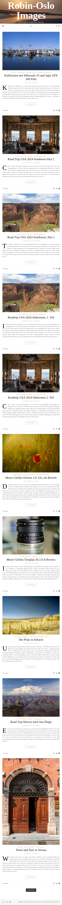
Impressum (20, 901)
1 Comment (36, 401)
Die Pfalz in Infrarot (31, 639)
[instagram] (7, 902)
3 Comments (34, 82)
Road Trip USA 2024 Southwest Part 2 (31, 159)
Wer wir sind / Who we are (36, 901)
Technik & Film (42, 72)
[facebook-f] (2, 902)
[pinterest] (10, 902)
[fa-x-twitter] (5, 902)
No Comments (36, 162)
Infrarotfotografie (21, 636)
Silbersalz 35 (31, 72)
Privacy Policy (27, 901)
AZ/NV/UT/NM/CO (21, 156)
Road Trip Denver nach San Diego (31, 722)
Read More (31, 104)
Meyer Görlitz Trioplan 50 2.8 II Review (31, 559)
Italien (26, 847)
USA (49, 72)
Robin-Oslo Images (31, 10)
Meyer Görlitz (18, 474)
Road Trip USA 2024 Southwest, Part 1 (31, 237)
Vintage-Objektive (42, 474)
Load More (31, 890)
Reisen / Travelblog (18, 72)
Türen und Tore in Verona (31, 850)
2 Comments (36, 321)
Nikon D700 (33, 636)
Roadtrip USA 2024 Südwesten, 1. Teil (31, 317)
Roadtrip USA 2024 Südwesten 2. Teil (31, 397)
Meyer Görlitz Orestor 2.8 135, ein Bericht (31, 477)
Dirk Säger (5, 110)
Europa (20, 847)
